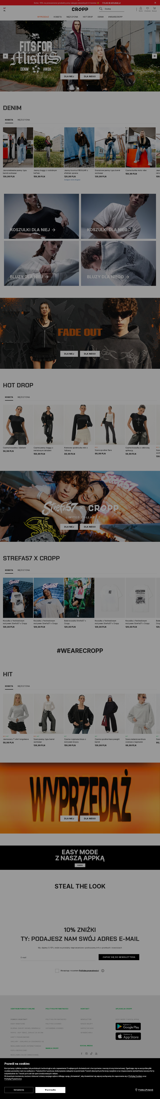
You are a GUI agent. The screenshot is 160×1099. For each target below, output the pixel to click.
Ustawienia (19, 1090)
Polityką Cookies (135, 1076)
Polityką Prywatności (13, 1079)
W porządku (50, 1090)
